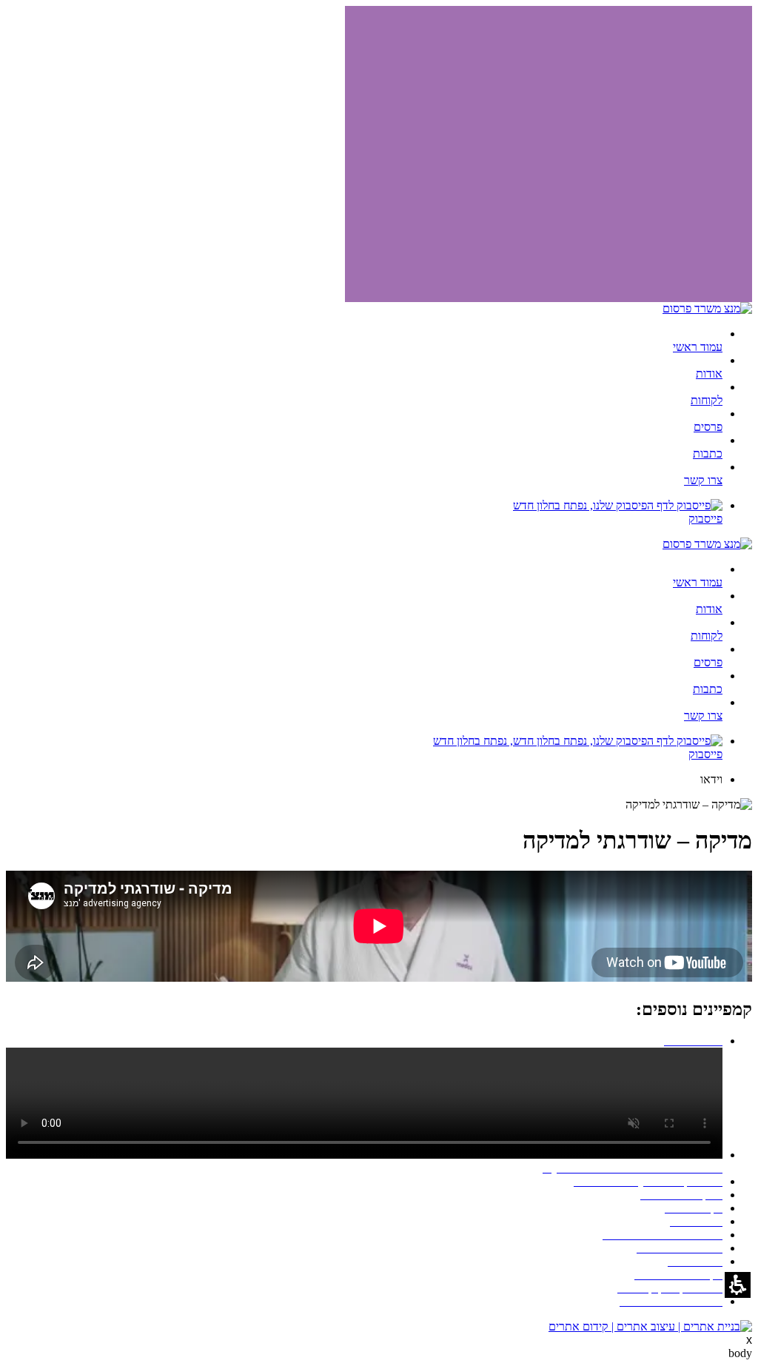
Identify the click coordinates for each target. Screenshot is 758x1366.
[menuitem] (364, 340)
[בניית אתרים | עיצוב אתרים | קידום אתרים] (650, 1326)
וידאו (711, 779)
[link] (364, 512)
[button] (738, 1285)
